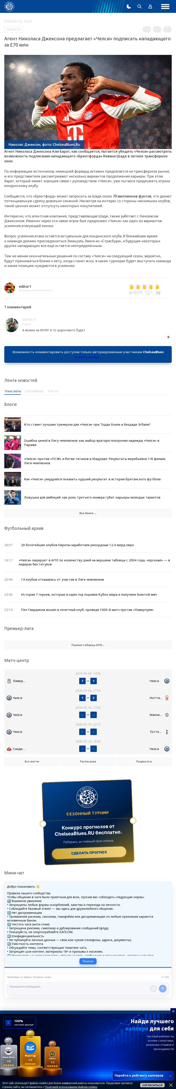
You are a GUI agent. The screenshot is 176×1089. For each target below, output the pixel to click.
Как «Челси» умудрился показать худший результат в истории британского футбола (92, 479)
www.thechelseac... (42, 290)
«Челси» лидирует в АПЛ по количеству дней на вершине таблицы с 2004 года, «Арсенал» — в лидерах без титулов (94, 562)
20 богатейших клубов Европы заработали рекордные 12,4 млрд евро (77, 545)
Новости (14, 29)
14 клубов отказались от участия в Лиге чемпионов (62, 579)
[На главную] (9, 7)
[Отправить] (163, 989)
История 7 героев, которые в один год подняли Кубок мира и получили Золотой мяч (89, 594)
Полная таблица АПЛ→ (88, 645)
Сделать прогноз (89, 853)
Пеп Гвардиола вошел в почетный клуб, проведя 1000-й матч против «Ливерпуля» (87, 609)
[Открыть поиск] (139, 6)
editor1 (25, 286)
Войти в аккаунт (88, 357)
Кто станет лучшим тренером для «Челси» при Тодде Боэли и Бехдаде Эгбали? (87, 424)
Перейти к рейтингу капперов (143, 1075)
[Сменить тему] (128, 6)
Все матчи (32, 761)
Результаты (144, 761)
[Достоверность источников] (158, 292)
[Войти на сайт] (150, 6)
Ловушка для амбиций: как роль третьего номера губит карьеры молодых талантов (92, 497)
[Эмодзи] (153, 988)
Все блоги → (88, 513)
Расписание (88, 761)
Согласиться (152, 1085)
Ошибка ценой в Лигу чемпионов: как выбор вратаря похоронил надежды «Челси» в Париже (91, 442)
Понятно (88, 961)
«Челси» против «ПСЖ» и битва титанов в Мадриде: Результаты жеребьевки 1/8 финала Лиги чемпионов (94, 460)
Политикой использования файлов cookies (71, 1087)
